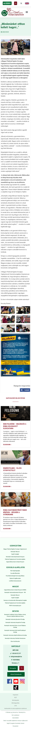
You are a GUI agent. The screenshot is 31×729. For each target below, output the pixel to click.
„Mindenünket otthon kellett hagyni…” (13, 25)
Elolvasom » (7, 444)
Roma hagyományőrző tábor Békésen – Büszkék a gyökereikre (15, 512)
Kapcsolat (16, 646)
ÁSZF (15, 697)
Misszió (15, 587)
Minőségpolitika (15, 703)
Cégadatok (15, 695)
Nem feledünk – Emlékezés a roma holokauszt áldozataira (14, 426)
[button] (21, 3)
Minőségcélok (15, 700)
